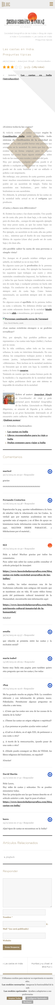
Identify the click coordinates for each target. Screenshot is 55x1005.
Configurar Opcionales (37, 998)
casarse (24, 370)
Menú (51, 4)
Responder (29, 474)
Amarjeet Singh (26, 61)
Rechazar (28, 1002)
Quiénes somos (12, 420)
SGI (5, 545)
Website (7, 940)
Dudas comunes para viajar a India (26, 442)
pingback (10, 857)
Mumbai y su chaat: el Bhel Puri (41, 965)
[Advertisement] (27, 104)
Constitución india (14, 136)
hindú (48, 309)
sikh (14, 313)
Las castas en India (17, 431)
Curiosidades (44, 61)
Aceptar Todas (14, 998)
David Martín (10, 774)
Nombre (8, 917)
